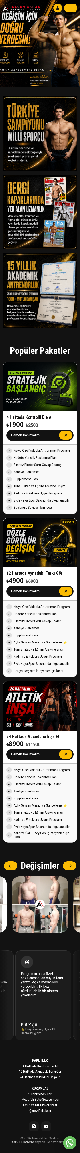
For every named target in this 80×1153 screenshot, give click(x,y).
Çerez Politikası (40, 1111)
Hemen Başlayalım (25, 435)
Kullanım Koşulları (40, 1094)
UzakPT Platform (22, 1142)
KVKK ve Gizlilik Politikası (40, 1105)
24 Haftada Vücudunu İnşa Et (40, 1077)
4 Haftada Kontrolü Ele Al (40, 1066)
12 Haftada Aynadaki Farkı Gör (40, 1071)
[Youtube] (46, 1126)
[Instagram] (34, 1126)
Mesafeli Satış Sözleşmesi (40, 1099)
